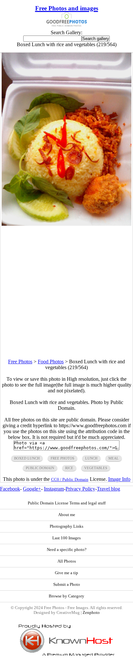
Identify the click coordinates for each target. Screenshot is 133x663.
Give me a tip (66, 573)
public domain (40, 468)
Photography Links (66, 526)
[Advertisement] (66, 292)
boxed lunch (27, 458)
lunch (91, 458)
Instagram (54, 489)
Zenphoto (91, 612)
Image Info (119, 479)
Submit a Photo (66, 584)
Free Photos (20, 361)
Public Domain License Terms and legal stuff (67, 503)
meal (113, 458)
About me (66, 515)
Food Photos (51, 361)
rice (69, 468)
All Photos (66, 561)
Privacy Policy (80, 489)
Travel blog (108, 489)
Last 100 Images (66, 538)
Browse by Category (66, 596)
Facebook (10, 489)
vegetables (95, 468)
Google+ (32, 489)
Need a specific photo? (67, 549)
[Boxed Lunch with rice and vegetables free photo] (66, 224)
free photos (62, 458)
